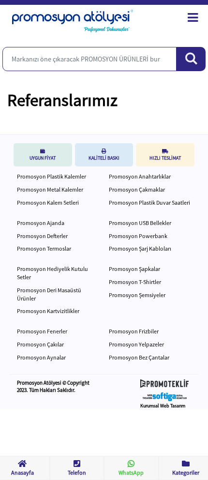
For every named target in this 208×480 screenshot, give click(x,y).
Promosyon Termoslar (44, 248)
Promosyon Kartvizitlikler (48, 311)
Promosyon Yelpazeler (136, 344)
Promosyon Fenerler (42, 331)
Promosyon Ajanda (40, 222)
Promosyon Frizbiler (134, 331)
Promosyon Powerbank (138, 236)
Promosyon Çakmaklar (137, 189)
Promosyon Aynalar (41, 357)
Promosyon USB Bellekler (140, 222)
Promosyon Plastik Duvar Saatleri (149, 202)
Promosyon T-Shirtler (135, 281)
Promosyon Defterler (42, 236)
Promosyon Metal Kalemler (50, 189)
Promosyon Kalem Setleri (48, 202)
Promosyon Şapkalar (134, 268)
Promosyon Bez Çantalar (139, 357)
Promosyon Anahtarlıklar (140, 176)
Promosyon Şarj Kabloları (140, 248)
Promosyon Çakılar (40, 344)
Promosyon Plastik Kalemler (51, 176)
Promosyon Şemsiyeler (137, 295)
